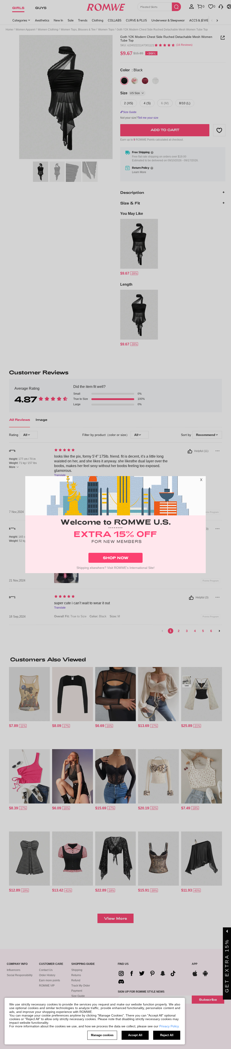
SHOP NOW (115, 558)
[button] (201, 480)
